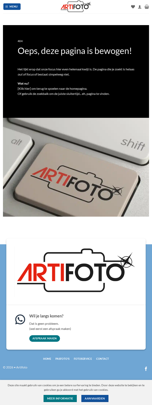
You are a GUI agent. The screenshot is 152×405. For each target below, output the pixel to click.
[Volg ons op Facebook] (146, 369)
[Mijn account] (140, 6)
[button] (12, 6)
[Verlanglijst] (133, 6)
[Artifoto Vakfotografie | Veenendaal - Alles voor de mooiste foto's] (76, 6)
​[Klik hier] (24, 88)
